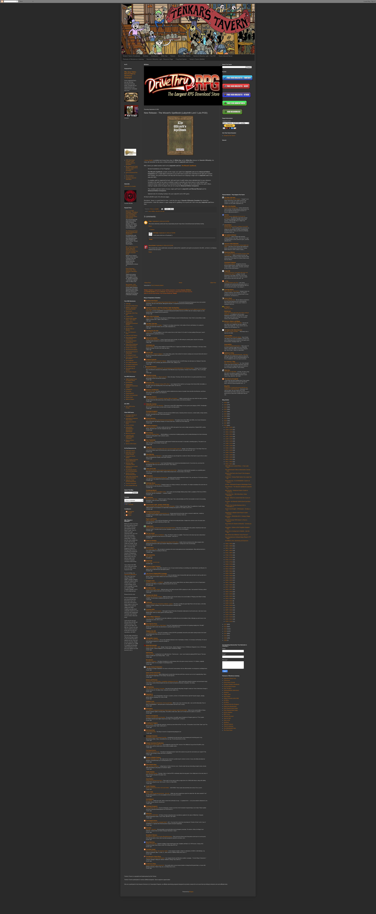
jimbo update (149, 556)
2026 (225, 402)
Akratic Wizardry (150, 418)
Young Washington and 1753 (153, 463)
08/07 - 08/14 (229, 550)
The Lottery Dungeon (131, 362)
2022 (225, 411)
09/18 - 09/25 (229, 459)
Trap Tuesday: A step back (152, 766)
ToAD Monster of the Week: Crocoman (155, 688)
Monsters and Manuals (152, 389)
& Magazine (129, 389)
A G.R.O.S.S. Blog (151, 864)
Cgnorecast (227, 680)
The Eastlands (129, 360)
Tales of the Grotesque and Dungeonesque (132, 345)
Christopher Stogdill (131, 512)
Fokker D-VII (149, 332)
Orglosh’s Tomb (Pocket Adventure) (131, 480)
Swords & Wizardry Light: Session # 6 (155, 865)
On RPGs (226, 700)
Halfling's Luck (150, 701)
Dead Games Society (229, 682)
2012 (225, 631)
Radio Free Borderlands (230, 706)
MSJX (147, 461)
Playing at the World (151, 595)
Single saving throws (151, 427)
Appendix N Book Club (230, 678)
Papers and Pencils (151, 519)
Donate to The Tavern (229, 135)
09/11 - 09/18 (229, 461)
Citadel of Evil (129, 316)
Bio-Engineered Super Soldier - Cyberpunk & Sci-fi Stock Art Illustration (132, 168)
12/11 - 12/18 (229, 432)
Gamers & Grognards (152, 716)
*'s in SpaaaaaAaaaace (151, 632)
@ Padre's (227, 307)
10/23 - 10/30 (229, 448)
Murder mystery (150, 441)
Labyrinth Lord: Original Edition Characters (130, 437)
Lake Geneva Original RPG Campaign (156, 573)
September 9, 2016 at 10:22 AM (164, 245)
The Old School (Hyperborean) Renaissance (157, 477)
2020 (225, 416)
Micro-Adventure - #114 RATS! (153, 484)
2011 (225, 633)
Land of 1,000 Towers (131, 335)
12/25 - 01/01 (229, 427)
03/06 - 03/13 (229, 601)
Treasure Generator (131, 483)
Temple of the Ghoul (131, 347)
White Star (164, 56)
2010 (225, 635)
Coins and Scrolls (151, 468)
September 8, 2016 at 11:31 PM (160, 221)
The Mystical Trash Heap (153, 512)
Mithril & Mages (130, 399)
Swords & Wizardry (130, 574)
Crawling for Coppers (152, 723)
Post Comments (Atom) (157, 285)
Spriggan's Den (150, 581)
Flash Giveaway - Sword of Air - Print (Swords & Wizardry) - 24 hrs (131, 270)
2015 (225, 624)
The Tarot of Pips (150, 618)
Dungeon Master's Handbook (231, 684)
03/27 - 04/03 (229, 594)
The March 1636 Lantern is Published (155, 534)
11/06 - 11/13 (229, 443)
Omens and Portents (151, 680)
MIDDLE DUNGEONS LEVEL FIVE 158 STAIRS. (157, 787)
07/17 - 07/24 (229, 557)
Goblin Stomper (150, 772)
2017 (225, 423)
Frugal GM (149, 447)
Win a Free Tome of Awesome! (231, 363)
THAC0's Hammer (228, 726)
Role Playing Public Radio (231, 708)
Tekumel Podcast (228, 724)
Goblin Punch (149, 526)
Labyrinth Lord (158, 211)
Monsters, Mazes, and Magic (232, 321)
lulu (163, 211)
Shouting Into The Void (152, 331)
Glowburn (226, 692)
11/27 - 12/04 (229, 436)
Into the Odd (149, 352)
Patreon (172, 56)
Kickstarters (154, 56)
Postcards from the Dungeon (231, 704)
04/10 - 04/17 (229, 589)
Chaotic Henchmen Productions (155, 743)
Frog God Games (181, 59)
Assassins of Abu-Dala (132, 305)
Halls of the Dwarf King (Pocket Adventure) (132, 477)
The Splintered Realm (230, 235)
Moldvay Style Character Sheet (130, 463)
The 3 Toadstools (150, 440)
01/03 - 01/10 (229, 621)
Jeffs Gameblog (150, 555)
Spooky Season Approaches (153, 339)
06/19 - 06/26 (229, 566)
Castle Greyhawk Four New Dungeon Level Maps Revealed (160, 506)
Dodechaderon (130, 393)
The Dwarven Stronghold (231, 379)
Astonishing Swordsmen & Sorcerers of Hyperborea (129, 429)
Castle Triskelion (150, 786)
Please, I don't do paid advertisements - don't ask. (158, 793)
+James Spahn (148, 160)
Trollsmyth (149, 602)
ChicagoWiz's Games (152, 638)
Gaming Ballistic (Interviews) (231, 690)
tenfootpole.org (150, 345)
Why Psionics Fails (150, 391)
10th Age (128, 303)
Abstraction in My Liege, (152, 499)
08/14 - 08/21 (229, 548)
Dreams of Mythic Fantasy (153, 757)
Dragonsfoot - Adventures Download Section (132, 323)
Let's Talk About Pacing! (152, 773)
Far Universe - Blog (229, 361)
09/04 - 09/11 (229, 464)
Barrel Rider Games (184, 56)
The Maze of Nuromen (132, 364)
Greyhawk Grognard (151, 411)
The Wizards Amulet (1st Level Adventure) (131, 470)
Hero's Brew (227, 696)
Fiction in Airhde (150, 724)
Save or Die (227, 720)
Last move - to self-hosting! (152, 639)
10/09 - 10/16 (229, 452)
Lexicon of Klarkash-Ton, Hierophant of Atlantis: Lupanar (159, 603)
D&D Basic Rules (130, 451)
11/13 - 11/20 (229, 441)
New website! (149, 800)
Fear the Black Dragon (230, 686)
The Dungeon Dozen (151, 820)
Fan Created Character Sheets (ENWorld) (132, 460)
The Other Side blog (151, 323)
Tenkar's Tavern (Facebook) (131, 56)
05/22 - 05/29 (229, 575)
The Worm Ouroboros (151, 661)
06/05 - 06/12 (229, 571)
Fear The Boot (227, 688)
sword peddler (228, 335)
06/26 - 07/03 (229, 564)
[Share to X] (169, 209)
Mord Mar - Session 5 (151, 829)
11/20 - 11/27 (229, 438)
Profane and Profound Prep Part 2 (154, 780)
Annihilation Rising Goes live (153, 751)
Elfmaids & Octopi (151, 375)
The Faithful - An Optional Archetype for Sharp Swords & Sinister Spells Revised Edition (167, 710)
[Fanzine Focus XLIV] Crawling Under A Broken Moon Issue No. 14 (162, 302)
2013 (225, 629)
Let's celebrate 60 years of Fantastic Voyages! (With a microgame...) (162, 398)
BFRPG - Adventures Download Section (131, 308)
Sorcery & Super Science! (153, 566)
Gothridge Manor (150, 483)
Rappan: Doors (150, 317)
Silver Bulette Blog (151, 764)
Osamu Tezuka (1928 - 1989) (153, 647)
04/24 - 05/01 (229, 585)
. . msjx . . (226, 281)
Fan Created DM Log (131, 485)
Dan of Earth (152, 245)
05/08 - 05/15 (229, 580)
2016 (225, 425)
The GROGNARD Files (230, 728)
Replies (152, 229)
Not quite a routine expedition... (231, 331)
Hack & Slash (150, 547)
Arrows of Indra (130, 425)
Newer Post (147, 282)
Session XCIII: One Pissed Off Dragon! (155, 858)
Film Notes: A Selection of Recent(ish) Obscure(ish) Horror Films (161, 470)
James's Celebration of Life (152, 759)
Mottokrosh (227, 311)
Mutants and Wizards (151, 568)
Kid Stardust (227, 236)
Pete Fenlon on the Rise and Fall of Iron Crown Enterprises (160, 420)
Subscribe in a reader (130, 186)
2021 (225, 414)
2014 (225, 626)
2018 (225, 420)
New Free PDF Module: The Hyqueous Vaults (157, 850)
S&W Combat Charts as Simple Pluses (131, 379)
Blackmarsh (129, 311)
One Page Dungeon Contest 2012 (131, 341)
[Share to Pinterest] (173, 209)
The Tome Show (228, 730)
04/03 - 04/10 (229, 591)
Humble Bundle (150, 291)
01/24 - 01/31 (229, 614)
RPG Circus (227, 714)
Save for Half (227, 718)
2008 (225, 640)
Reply (150, 226)
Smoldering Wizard (151, 490)
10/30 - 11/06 (229, 445)
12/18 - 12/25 (229, 429)
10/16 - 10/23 (229, 450)
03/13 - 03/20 (229, 598)
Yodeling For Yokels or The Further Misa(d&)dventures (159, 836)
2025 (225, 404)
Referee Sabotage (150, 520)
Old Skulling (149, 708)
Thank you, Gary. (228, 308)
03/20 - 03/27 (229, 596)
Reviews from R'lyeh (152, 300)
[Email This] (165, 209)
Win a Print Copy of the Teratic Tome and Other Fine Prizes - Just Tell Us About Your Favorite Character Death (132, 250)
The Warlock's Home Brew (153, 856)
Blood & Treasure (130, 433)
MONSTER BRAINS (151, 645)
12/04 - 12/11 (229, 434)
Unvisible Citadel (150, 849)
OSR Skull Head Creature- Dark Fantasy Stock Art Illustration (130, 162)
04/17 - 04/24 (229, 587)
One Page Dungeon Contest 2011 (131, 338)
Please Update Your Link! (152, 807)
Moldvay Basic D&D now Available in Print (156, 491)
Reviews (145, 56)
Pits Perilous (149, 433)
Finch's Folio (149, 792)
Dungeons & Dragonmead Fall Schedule (155, 717)
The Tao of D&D (150, 533)
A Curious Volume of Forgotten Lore (131, 415)
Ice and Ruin (149, 497)
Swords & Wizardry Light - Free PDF (204, 56)
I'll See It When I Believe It (153, 616)
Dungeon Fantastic (151, 359)
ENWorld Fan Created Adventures (132, 467)
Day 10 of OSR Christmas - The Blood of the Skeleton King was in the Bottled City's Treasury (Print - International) (132, 214)
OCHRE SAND (149, 695)
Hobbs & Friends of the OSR (231, 698)
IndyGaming (149, 652)
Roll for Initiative (228, 712)
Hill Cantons (149, 476)
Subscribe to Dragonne (151, 412)
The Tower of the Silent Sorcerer (233, 330)
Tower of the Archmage (152, 316)
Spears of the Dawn (131, 443)
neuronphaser (150, 799)
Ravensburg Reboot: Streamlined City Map (156, 737)
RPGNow (188, 290)
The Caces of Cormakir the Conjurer (132, 357)
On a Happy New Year (151, 549)
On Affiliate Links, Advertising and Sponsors (236, 540)
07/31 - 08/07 (229, 552)
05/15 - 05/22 (229, 578)
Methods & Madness (151, 425)
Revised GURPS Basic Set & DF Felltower (156, 361)
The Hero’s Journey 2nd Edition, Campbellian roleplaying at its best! (162, 681)
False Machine (150, 454)
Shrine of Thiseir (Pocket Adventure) (131, 474)
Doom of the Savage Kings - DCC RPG (131, 319)
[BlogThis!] (167, 209)
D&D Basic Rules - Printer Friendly (131, 453)
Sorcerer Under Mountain (231, 243)
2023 (225, 409)
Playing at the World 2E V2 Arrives (154, 596)
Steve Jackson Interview (152, 674)
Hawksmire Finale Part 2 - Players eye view (156, 376)
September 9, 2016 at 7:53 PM (167, 233)
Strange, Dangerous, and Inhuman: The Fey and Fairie (159, 702)
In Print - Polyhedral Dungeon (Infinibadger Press (238, 484)
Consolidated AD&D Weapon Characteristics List (157, 513)
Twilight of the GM (151, 631)
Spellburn (226, 722)
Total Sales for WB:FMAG (152, 815)
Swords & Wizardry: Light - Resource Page (159, 59)
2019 (225, 418)
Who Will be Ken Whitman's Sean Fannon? (236, 534)
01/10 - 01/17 (229, 619)
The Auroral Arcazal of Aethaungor (131, 352)
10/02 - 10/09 (229, 455)
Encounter (128, 391)
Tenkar (129, 515)
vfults (150, 221)
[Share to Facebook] (171, 209)
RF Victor (156, 233)
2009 (225, 638)
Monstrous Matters (151, 397)
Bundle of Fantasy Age (151, 843)
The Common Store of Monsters (154, 455)
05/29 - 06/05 (229, 573)
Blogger (191, 891)
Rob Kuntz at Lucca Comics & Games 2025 (156, 575)
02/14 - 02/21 (229, 607)
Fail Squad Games (151, 750)
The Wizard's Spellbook (189, 165)
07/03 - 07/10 (229, 562)
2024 (225, 407)
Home (180, 282)
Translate (130, 504)
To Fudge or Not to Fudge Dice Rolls (233, 322)
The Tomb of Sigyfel (131, 372)
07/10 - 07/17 (229, 559)
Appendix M (149, 694)
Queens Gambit (150, 346)
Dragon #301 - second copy (153, 562)
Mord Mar (148, 828)
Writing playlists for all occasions (154, 611)
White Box (149, 813)
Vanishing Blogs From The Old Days (155, 405)
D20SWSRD (129, 382)
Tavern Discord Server (225, 56)
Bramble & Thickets (151, 835)
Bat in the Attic (150, 382)
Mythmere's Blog (229, 353)
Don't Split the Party (151, 624)
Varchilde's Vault (150, 588)
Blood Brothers (130, 176)
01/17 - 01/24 (229, 617)
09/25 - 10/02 (229, 457)
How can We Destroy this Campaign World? (156, 822)
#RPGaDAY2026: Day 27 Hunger (154, 325)
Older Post (213, 282)
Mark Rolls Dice (150, 842)
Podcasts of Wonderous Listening (133, 59)
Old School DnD (150, 730)
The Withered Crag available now (154, 744)
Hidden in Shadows (151, 540)
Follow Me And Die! (151, 404)
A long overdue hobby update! (153, 589)
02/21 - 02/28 (229, 605)
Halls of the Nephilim (151, 338)
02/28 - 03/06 (229, 603)
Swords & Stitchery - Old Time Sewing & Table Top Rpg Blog (162, 308)
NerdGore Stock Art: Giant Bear (131, 178)
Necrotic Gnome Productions (154, 667)
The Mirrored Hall (130, 366)
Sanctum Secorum (229, 716)
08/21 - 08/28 (229, 546)
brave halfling (151, 211)
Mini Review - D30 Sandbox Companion (131, 285)
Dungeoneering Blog (151, 731)
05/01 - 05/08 (229, 582)
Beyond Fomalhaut (151, 366)
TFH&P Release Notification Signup (232, 337)
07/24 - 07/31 (229, 555)
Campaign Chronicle (151, 736)
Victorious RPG (150, 609)
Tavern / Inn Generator (132, 395)
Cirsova (226, 215)
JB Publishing (150, 687)
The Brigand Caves (131, 355)
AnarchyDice (149, 779)
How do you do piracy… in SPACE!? (154, 582)
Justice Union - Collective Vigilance (154, 353)
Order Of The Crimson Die (153, 672)
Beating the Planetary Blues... (153, 434)
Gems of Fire (129, 326)
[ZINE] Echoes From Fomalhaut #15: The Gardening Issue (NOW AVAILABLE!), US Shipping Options (170, 368)
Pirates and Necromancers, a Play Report (156, 625)
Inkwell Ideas (227, 225)
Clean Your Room (150, 654)
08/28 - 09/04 (229, 543)
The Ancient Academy (131, 349)
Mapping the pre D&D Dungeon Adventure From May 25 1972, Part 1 (162, 542)
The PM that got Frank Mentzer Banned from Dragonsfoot (131, 232)
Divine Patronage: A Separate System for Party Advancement (160, 527)
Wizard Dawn (129, 397)
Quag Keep (149, 560)
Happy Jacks (227, 694)
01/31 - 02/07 (229, 612)
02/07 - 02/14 (229, 610)
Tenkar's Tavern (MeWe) (197, 59)
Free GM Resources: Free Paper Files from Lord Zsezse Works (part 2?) (163, 448)
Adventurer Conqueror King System (132, 419)
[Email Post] (162, 209)
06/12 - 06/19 (229, 568)
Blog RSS (227, 386)
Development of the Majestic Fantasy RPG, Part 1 (158, 384)
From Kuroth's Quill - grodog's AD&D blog (157, 504)
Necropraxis (149, 660)
